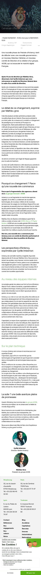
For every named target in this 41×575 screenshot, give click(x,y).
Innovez (25, 531)
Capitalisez (26, 526)
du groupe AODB (31, 402)
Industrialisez (27, 534)
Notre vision (5, 537)
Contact (6, 520)
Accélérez (25, 523)
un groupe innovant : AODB (15, 194)
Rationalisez (26, 537)
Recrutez (25, 528)
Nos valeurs (6, 532)
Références (7, 523)
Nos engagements (8, 527)
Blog (23, 520)
